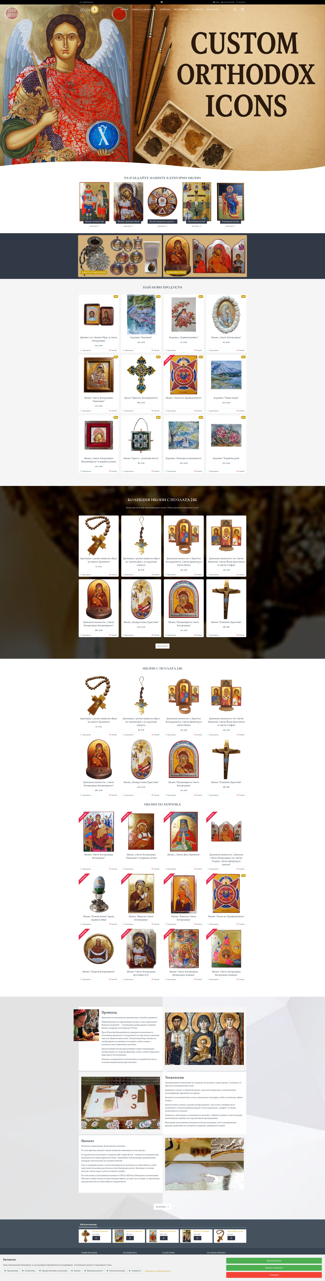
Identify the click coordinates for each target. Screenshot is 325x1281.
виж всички (162, 646)
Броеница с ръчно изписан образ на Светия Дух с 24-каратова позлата (141, 562)
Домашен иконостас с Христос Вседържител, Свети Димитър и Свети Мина (184, 562)
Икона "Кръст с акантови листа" (141, 458)
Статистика (30, 1270)
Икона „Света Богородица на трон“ (169, 1231)
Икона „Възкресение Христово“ (141, 622)
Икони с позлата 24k (94, 221)
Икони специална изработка (162, 221)
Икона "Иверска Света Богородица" (141, 918)
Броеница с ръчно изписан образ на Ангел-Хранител (98, 560)
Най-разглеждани (88, 1224)
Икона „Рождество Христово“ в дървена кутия (135, 1231)
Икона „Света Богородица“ (226, 337)
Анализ (77, 1270)
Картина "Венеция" (141, 337)
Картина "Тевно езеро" (226, 397)
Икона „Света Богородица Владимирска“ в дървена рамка (98, 460)
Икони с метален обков (128, 221)
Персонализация (117, 1270)
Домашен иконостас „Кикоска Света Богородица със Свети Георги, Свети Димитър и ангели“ (226, 859)
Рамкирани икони (230, 221)
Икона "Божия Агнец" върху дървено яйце (98, 918)
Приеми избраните (274, 1267)
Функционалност (95, 1270)
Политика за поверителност (158, 1271)
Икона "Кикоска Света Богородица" (183, 918)
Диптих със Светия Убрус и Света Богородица (98, 339)
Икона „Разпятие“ (100, 1231)
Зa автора (161, 1206)
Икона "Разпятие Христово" (226, 622)
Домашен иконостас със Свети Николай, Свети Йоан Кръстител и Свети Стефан (226, 562)
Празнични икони (196, 221)
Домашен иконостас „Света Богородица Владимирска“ (98, 624)
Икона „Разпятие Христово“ (203, 1231)
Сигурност (136, 1270)
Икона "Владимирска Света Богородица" (183, 624)
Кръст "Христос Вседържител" (141, 397)
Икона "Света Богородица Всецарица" (98, 856)
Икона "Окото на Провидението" (184, 397)
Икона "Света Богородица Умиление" (98, 399)
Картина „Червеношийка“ (183, 337)
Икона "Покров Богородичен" (98, 971)
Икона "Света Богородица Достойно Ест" (141, 973)
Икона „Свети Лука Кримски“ (183, 854)
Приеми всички (274, 1260)
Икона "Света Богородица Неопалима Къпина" (183, 973)
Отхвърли (274, 1275)
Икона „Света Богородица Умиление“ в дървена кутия (141, 856)
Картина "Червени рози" (226, 458)
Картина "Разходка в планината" (184, 458)
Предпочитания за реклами (54, 1270)
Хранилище (12, 1270)
